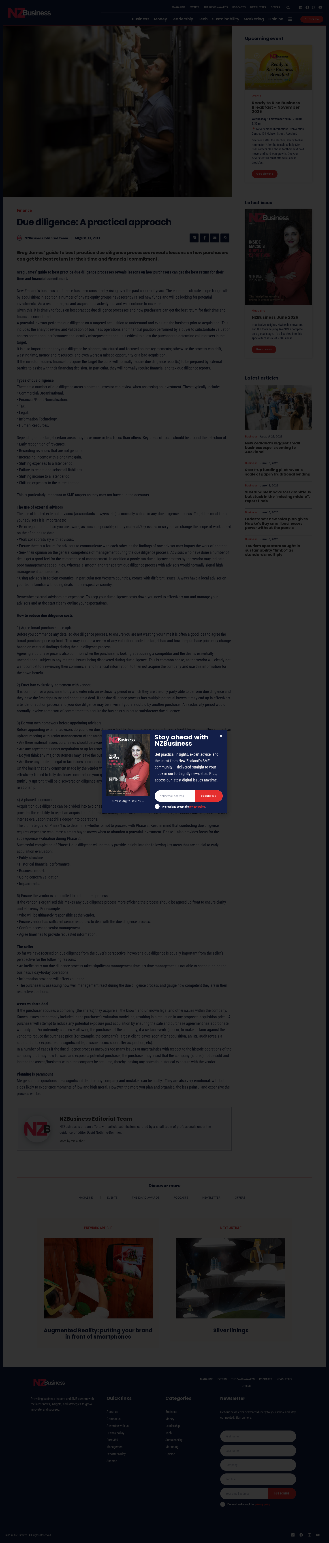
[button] (221, 736)
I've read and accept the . (184, 806)
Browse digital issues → (128, 801)
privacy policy (197, 806)
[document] (164, 771)
